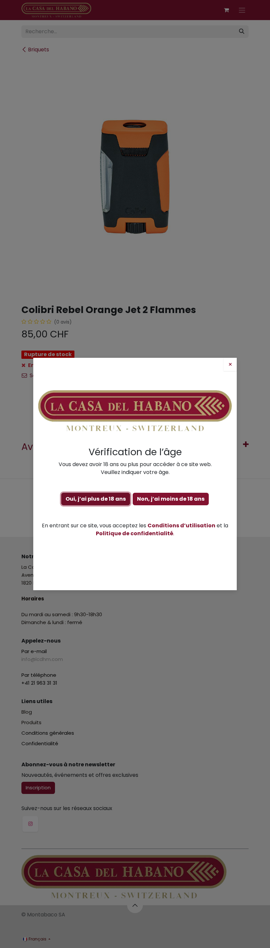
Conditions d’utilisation (181, 525)
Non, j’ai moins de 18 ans (170, 499)
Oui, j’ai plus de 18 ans (96, 499)
